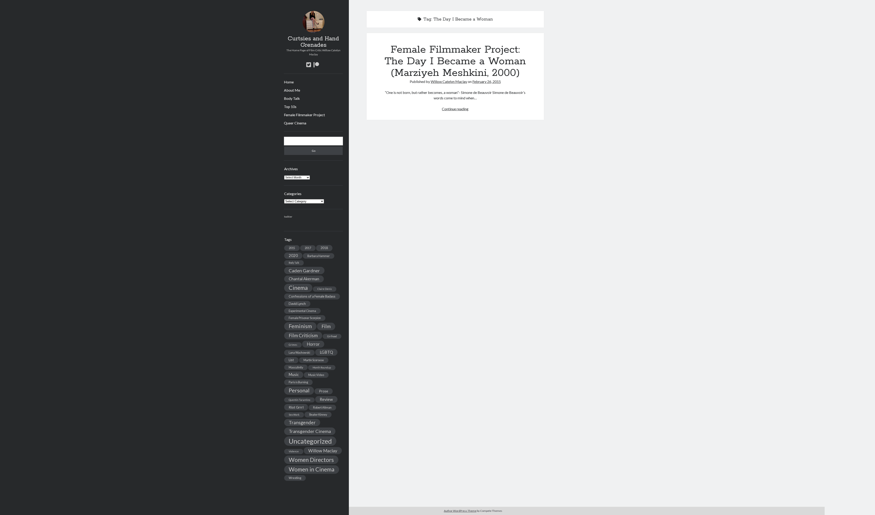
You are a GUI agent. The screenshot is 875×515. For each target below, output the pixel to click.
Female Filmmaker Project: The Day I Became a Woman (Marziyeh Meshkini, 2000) (455, 61)
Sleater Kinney (318, 414)
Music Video (316, 375)
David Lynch (297, 304)
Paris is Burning (298, 382)
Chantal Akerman (304, 278)
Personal (299, 390)
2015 (292, 248)
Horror (313, 344)
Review (326, 399)
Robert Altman (322, 407)
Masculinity (296, 367)
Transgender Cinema (310, 431)
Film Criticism (303, 335)
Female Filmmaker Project (304, 115)
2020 (293, 255)
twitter (288, 216)
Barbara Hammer (318, 256)
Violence (294, 451)
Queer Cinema (295, 123)
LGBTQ (326, 352)
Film (326, 326)
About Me (292, 90)
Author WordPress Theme (460, 510)
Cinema (298, 287)
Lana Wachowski (299, 352)
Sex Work (294, 414)
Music (294, 374)
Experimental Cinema (302, 311)
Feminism (300, 326)
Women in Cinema (312, 469)
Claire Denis (324, 288)
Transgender (302, 422)
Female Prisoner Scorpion (305, 318)
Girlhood (332, 336)
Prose (323, 391)
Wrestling (295, 478)
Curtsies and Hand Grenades (313, 42)
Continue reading (455, 109)
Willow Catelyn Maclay (449, 81)
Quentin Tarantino (299, 399)
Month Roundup (322, 367)
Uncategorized (310, 441)
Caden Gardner (304, 270)
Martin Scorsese (314, 360)
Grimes (293, 344)
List (291, 360)
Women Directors (311, 459)
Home (289, 82)
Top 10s (290, 106)
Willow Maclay (322, 450)
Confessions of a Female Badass (312, 296)
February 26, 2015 (486, 81)
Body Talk (292, 98)
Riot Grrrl (296, 407)
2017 (308, 248)
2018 (324, 248)
